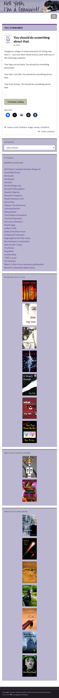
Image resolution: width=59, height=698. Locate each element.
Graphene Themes (21, 695)
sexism (37, 127)
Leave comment (48, 131)
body (16, 127)
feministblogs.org (12, 185)
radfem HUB (10, 228)
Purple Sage (9, 225)
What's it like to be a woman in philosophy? (24, 264)
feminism (23, 127)
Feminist (8, 182)
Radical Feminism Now (15, 231)
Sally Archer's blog (13, 244)
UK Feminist (10, 261)
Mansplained (10, 211)
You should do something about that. (32, 39)
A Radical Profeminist (14, 234)
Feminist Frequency (13, 195)
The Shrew (9, 248)
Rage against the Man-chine (17, 238)
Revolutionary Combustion (16, 241)
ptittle (18, 45)
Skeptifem (9, 251)
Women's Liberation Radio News (19, 267)
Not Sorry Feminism (13, 221)
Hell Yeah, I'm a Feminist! (13, 16)
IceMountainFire (12, 208)
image (30, 127)
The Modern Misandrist (15, 215)
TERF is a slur (10, 257)
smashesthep (10, 254)
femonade (9, 175)
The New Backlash (13, 218)
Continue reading (16, 102)
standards (44, 127)
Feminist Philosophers (14, 188)
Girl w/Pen (9, 202)
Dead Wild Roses (12, 172)
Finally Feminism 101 (14, 198)
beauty (10, 127)
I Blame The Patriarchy (15, 205)
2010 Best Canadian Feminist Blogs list (22, 169)
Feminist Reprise (12, 192)
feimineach (9, 179)
